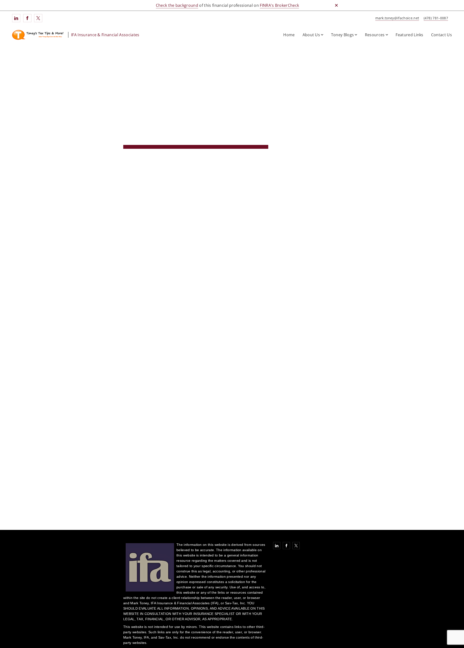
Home (289, 34)
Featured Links (409, 34)
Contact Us (441, 34)
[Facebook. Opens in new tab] (27, 18)
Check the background (177, 5)
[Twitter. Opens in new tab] (38, 18)
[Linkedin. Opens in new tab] (16, 18)
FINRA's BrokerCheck (279, 5)
